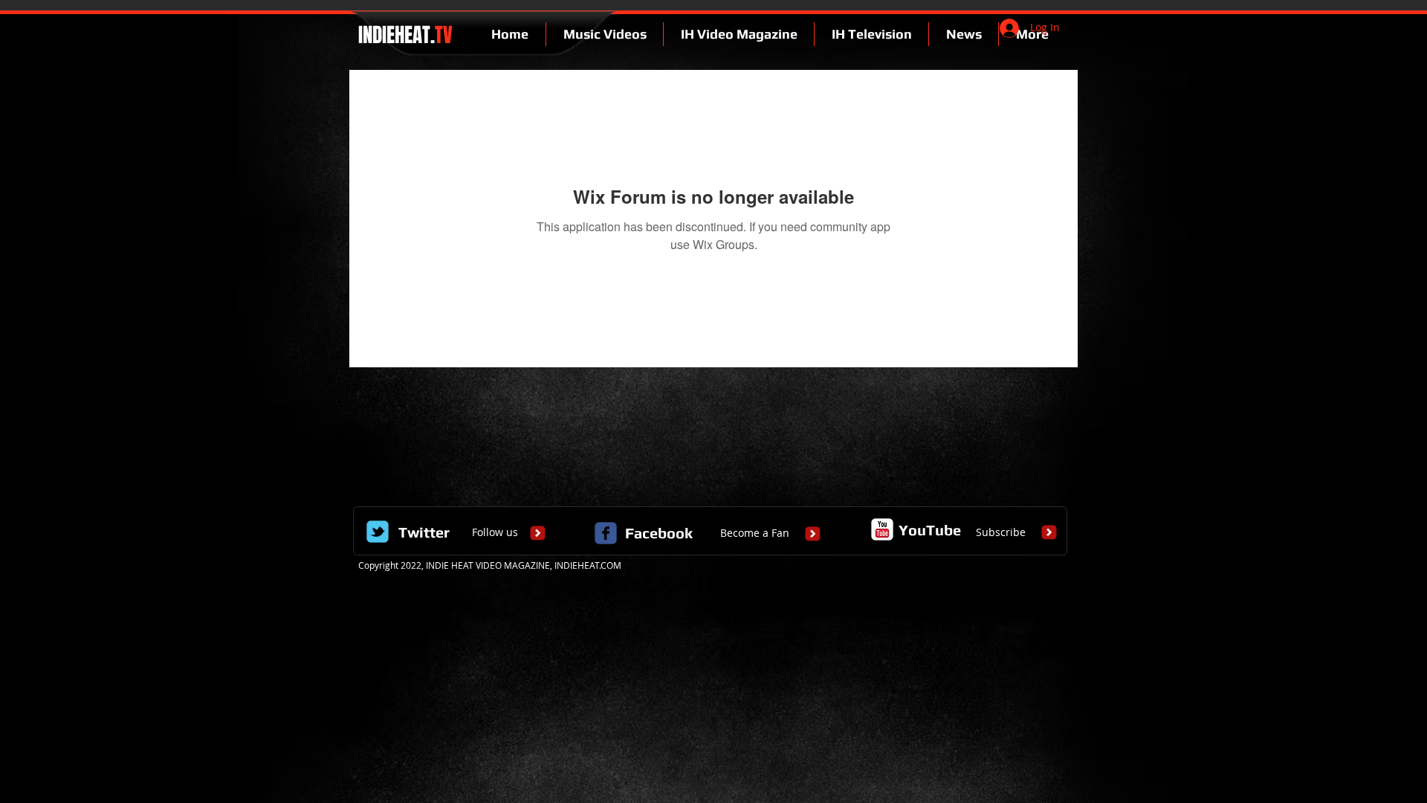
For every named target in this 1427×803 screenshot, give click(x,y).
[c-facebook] (606, 533)
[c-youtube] (882, 529)
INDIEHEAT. (403, 35)
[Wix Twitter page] (377, 531)
